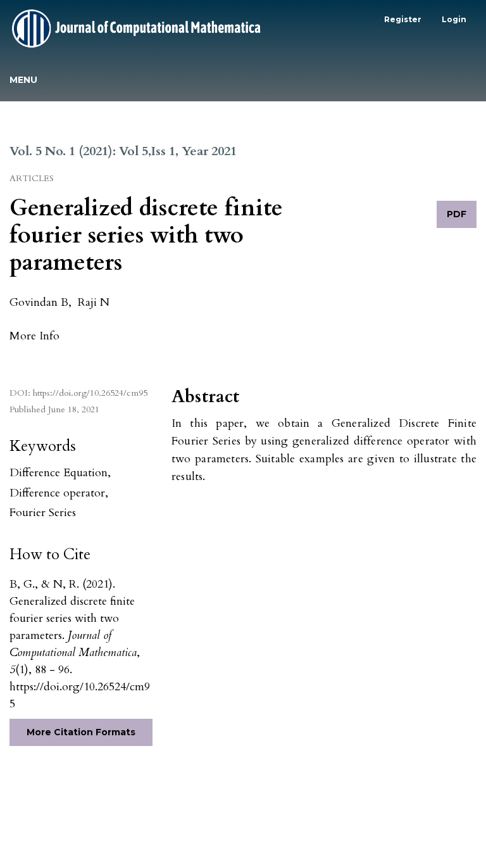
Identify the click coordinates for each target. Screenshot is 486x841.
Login (454, 19)
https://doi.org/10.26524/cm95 (90, 393)
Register (402, 19)
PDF (456, 214)
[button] (34, 335)
